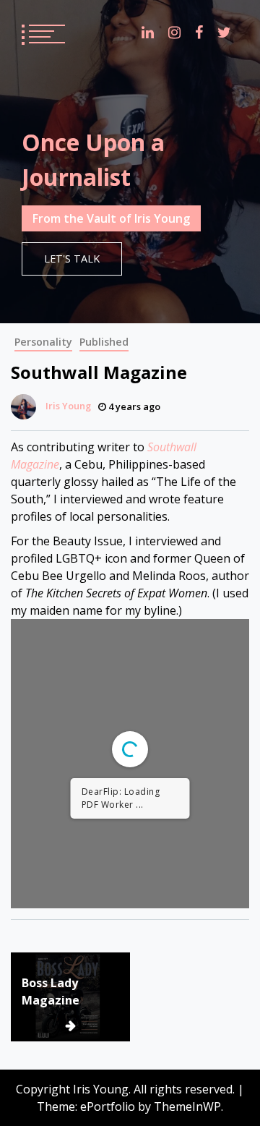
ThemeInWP (187, 1106)
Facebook (199, 32)
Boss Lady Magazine (50, 991)
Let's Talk (72, 258)
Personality (43, 342)
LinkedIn (147, 32)
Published (104, 342)
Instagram (174, 32)
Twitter (224, 32)
